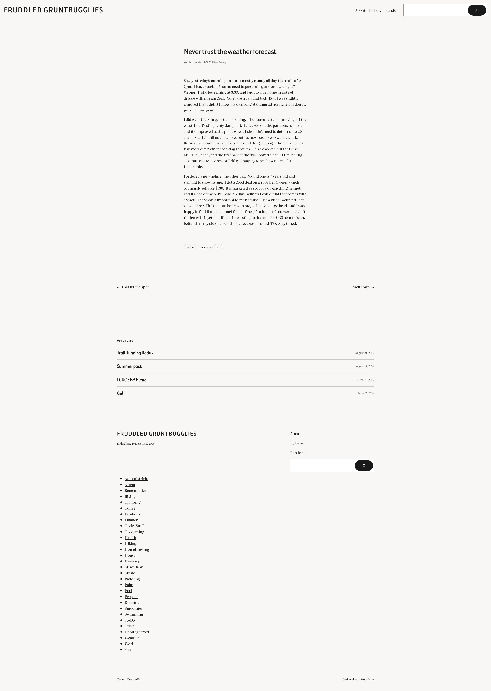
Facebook (132, 514)
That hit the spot (135, 286)
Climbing (132, 502)
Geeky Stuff (134, 525)
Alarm (130, 484)
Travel (130, 625)
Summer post (129, 366)
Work (129, 643)
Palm (129, 584)
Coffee (130, 508)
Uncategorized (137, 631)
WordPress (367, 679)
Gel (120, 393)
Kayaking (132, 561)
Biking (222, 62)
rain (218, 247)
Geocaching (134, 531)
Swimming (134, 614)
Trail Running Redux (135, 352)
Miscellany (134, 567)
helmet (190, 247)
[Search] (477, 10)
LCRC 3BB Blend (132, 380)
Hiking (130, 543)
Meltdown (361, 286)
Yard (129, 649)
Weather (132, 637)
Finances (132, 519)
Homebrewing (137, 549)
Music (130, 573)
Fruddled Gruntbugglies (53, 10)
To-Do (130, 620)
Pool (128, 590)
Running (132, 602)
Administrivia (136, 478)
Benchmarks (135, 490)
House (130, 555)
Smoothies (134, 608)
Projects (131, 596)
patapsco (205, 247)
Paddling (132, 578)
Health (130, 537)
